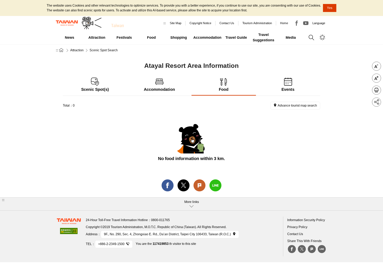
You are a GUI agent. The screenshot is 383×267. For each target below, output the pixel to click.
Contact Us (295, 234)
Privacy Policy (297, 227)
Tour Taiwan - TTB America (296, 23)
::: (164, 23)
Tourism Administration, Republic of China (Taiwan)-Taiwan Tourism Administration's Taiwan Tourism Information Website (67, 23)
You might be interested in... (322, 38)
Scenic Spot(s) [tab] (95, 89)
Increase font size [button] (376, 78)
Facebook (292, 249)
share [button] (376, 102)
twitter (184, 185)
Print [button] (376, 90)
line (215, 185)
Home (284, 23)
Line (322, 249)
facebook (168, 185)
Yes (329, 8)
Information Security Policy (306, 220)
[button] (191, 204)
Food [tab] (223, 89)
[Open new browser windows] (69, 232)
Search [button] (311, 38)
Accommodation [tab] (159, 89)
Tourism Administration (257, 23)
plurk (312, 249)
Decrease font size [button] (376, 66)
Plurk (199, 185)
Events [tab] (287, 89)
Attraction (77, 50)
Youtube (306, 23)
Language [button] (318, 23)
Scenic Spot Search (104, 50)
